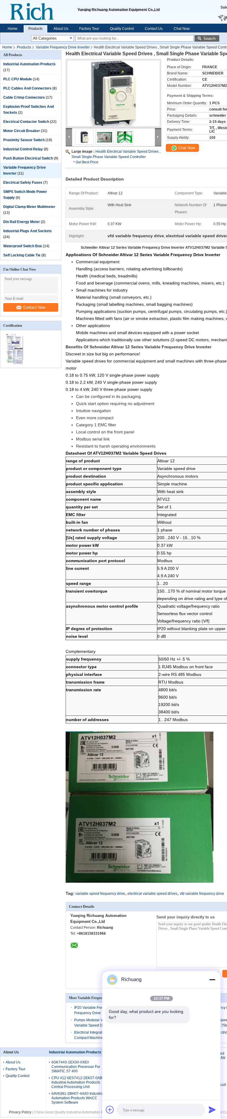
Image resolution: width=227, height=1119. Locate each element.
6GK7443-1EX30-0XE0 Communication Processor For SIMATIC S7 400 (75, 1066)
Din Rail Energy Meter (21, 222)
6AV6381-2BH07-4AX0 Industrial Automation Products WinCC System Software (77, 1098)
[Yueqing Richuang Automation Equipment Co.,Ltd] (38, 12)
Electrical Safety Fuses (22, 182)
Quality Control (122, 29)
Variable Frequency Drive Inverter (63, 47)
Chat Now (182, 29)
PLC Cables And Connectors (27, 88)
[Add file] (110, 1109)
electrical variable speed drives (152, 894)
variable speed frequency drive (100, 894)
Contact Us (154, 29)
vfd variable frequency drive (202, 894)
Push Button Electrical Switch (28, 158)
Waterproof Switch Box (22, 246)
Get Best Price (87, 162)
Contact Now (34, 307)
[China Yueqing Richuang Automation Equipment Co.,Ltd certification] (15, 364)
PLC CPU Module (17, 79)
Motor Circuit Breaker (21, 131)
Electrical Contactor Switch (26, 122)
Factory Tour (89, 29)
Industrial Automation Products (29, 64)
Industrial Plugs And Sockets (27, 231)
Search (209, 38)
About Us (60, 29)
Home (12, 29)
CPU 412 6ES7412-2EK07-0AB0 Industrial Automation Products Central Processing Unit (77, 1082)
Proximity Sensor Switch (24, 140)
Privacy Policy (20, 1112)
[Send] (212, 1109)
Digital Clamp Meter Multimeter (29, 207)
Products (35, 29)
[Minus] (212, 979)
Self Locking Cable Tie (21, 255)
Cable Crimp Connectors (24, 97)
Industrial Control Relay (23, 149)
